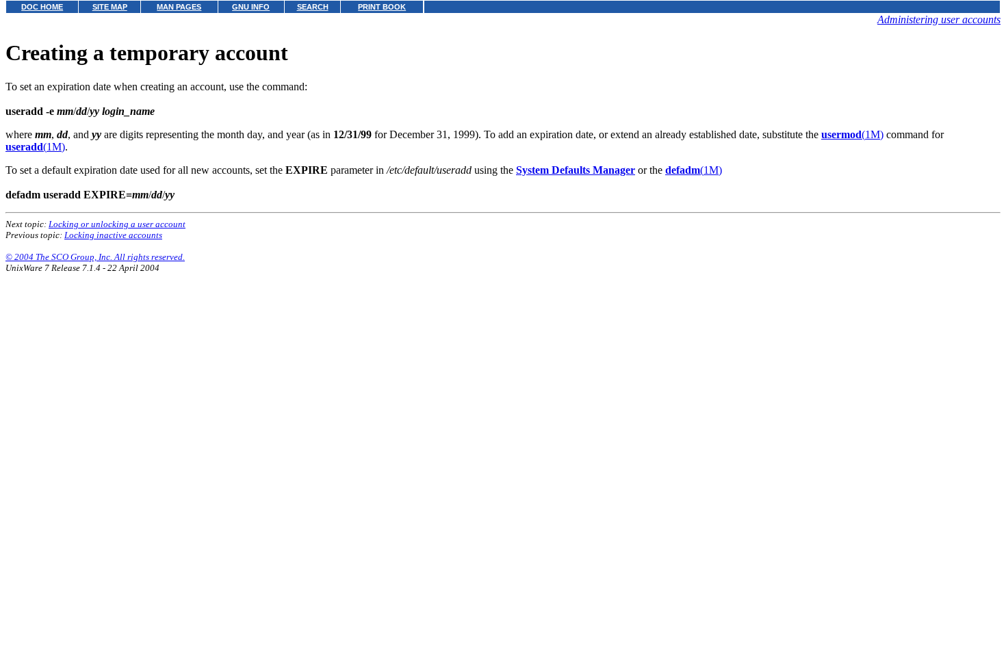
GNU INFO (251, 7)
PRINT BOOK (382, 7)
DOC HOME (42, 7)
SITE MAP (109, 7)
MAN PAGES (179, 7)
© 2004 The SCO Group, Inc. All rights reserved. (95, 257)
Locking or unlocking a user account (117, 224)
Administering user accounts (939, 19)
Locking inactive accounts (113, 235)
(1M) (852, 134)
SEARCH (312, 7)
